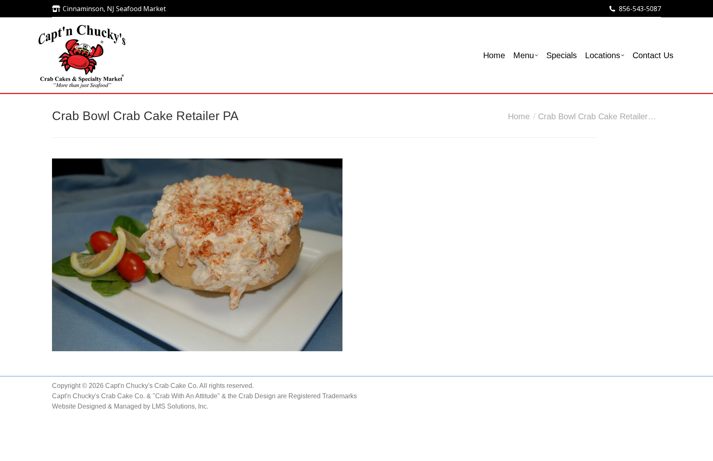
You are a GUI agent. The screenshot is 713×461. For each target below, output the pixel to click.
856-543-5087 (640, 8)
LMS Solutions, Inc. (180, 406)
